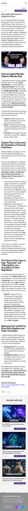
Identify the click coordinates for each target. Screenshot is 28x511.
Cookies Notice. (20, 502)
